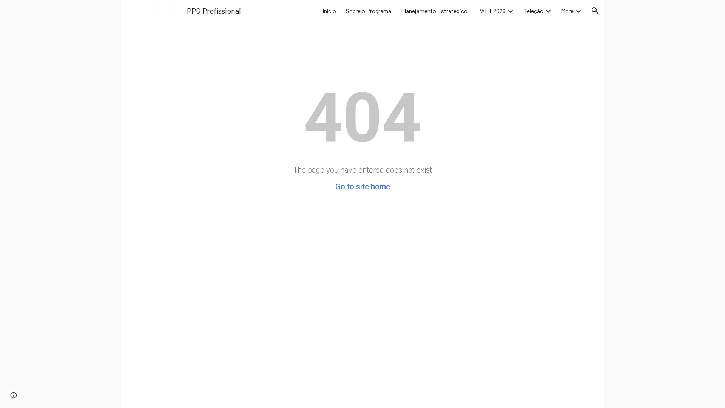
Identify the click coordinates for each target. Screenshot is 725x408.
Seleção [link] (533, 10)
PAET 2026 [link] (491, 10)
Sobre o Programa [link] (368, 10)
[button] (595, 11)
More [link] (567, 10)
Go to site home (362, 186)
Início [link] (329, 10)
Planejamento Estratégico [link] (434, 10)
